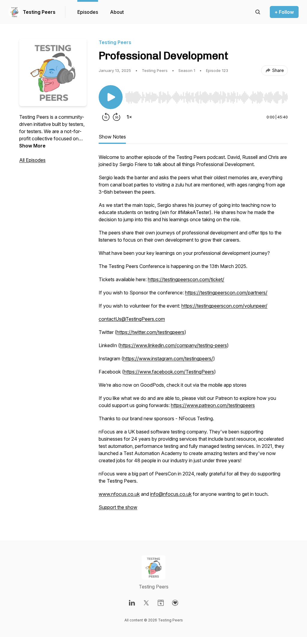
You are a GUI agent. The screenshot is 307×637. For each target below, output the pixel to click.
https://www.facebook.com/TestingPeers (169, 372)
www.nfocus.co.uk (119, 494)
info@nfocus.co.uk (171, 494)
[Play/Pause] (111, 97)
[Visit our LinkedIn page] (132, 603)
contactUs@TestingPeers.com (132, 319)
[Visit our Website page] (161, 603)
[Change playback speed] (129, 117)
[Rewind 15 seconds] (106, 117)
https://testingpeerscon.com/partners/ (226, 293)
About (117, 12)
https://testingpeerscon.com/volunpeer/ (224, 306)
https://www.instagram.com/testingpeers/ (168, 359)
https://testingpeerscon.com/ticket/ (186, 279)
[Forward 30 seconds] (116, 117)
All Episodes (32, 160)
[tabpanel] (193, 335)
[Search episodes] (257, 12)
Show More (32, 146)
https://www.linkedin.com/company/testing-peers (173, 345)
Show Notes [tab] (112, 137)
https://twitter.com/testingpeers (150, 332)
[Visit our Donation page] (175, 603)
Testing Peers (39, 12)
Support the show (118, 507)
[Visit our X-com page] (146, 603)
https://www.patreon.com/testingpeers (213, 405)
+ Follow (284, 12)
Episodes (87, 12)
